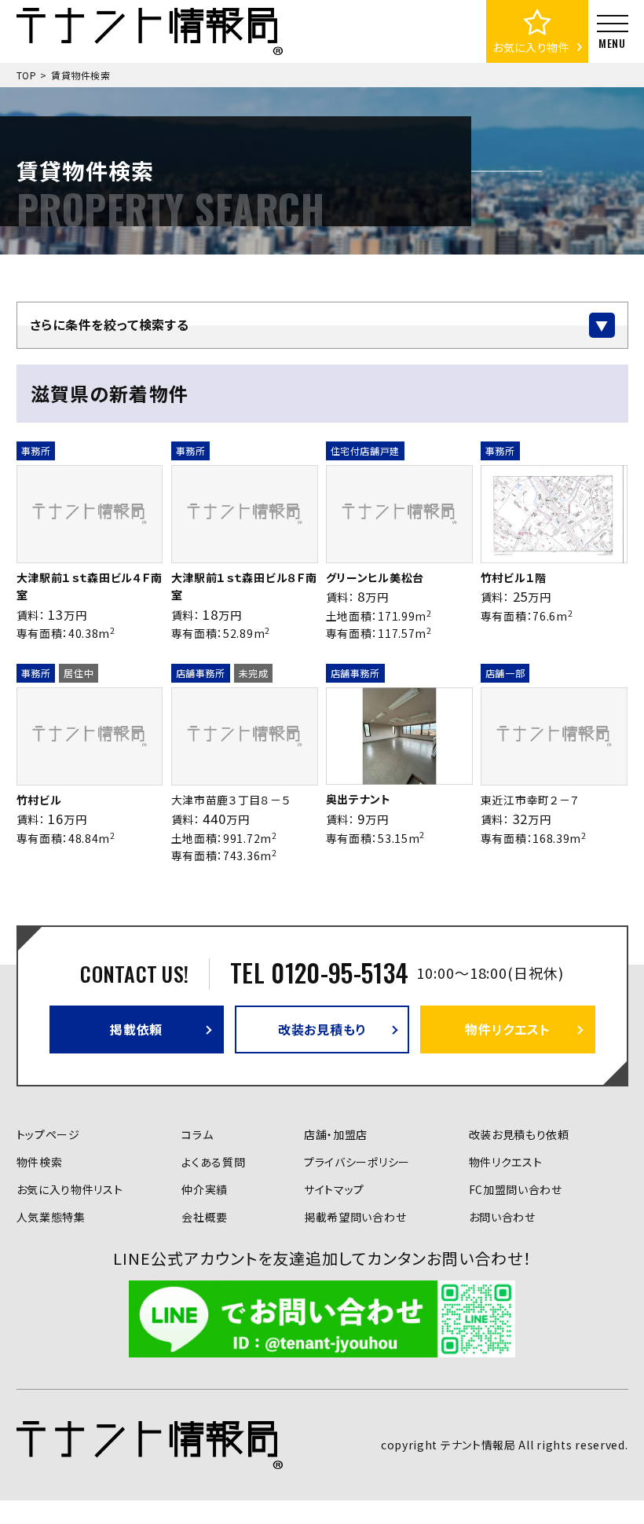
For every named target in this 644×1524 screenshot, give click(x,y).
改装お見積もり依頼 (519, 1134)
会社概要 (204, 1217)
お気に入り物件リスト (69, 1189)
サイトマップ (334, 1189)
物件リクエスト (508, 1029)
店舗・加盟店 (336, 1134)
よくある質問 (213, 1162)
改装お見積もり (322, 1029)
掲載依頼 (136, 1029)
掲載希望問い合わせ (355, 1217)
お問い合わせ (502, 1217)
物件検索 (39, 1162)
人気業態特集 (51, 1217)
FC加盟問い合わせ (515, 1189)
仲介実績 (204, 1189)
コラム (197, 1134)
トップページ (48, 1134)
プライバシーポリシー (357, 1162)
